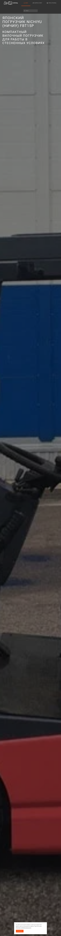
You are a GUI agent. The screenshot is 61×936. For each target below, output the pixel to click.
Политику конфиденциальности (23, 927)
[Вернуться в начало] (11, 3)
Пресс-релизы (52, 3)
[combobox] (30, 10)
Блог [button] (26, 3)
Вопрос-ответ (38, 3)
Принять (19, 931)
